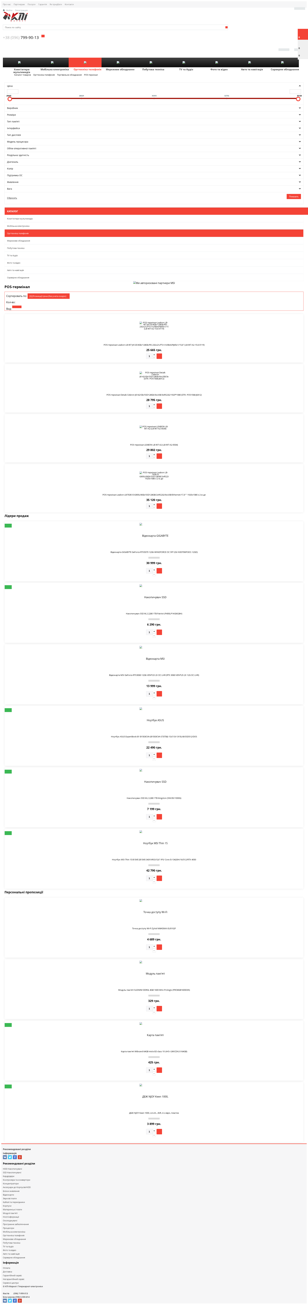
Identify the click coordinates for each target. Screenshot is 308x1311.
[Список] (28, 307)
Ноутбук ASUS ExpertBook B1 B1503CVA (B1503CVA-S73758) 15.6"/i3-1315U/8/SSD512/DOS (154, 736)
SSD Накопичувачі (12, 1172)
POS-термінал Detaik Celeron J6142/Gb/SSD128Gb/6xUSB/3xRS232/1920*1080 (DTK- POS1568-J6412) (154, 394)
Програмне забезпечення (16, 1224)
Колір (10, 168)
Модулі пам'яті (10, 1213)
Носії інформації (11, 1216)
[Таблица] (40, 307)
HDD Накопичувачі (12, 1168)
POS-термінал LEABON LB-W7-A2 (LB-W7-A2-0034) (154, 444)
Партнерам (19, 4)
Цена (10, 85)
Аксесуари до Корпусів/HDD (17, 1187)
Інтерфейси (13, 128)
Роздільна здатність (18, 155)
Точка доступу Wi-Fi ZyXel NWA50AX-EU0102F (154, 928)
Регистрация (21, 10)
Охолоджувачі (10, 1220)
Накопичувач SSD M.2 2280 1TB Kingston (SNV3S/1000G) (154, 798)
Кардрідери (8, 1176)
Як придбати (56, 4)
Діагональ (12, 161)
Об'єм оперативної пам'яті (21, 148)
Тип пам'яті (13, 121)
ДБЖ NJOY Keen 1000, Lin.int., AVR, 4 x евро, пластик (154, 1112)
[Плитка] (16, 307)
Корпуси (7, 1205)
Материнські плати (12, 1209)
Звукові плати (10, 1198)
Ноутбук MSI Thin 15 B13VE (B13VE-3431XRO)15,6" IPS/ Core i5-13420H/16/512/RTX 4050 (154, 859)
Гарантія (42, 4)
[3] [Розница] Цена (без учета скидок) (47, 296)
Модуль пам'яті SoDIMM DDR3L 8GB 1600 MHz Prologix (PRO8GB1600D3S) (154, 989)
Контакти (69, 4)
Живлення (12, 182)
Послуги (31, 4)
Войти (9, 10)
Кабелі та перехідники (14, 1202)
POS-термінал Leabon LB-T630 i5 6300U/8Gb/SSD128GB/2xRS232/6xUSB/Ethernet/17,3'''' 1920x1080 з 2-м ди (154, 494)
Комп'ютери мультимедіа (21, 71)
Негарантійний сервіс (13, 1279)
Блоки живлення (11, 1191)
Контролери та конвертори (16, 1179)
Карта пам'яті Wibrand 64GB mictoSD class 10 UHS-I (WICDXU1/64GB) (154, 1051)
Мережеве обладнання (120, 69)
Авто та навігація (252, 69)
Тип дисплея (14, 134)
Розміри (11, 114)
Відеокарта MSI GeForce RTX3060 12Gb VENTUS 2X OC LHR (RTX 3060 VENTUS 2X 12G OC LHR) (154, 675)
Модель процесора (17, 141)
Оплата (6, 1267)
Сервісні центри (11, 1282)
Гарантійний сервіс (12, 1275)
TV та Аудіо (186, 69)
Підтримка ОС (14, 175)
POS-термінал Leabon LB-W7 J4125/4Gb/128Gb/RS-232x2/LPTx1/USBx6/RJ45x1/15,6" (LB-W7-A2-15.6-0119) (154, 344)
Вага (9, 188)
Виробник (12, 108)
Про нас (7, 4)
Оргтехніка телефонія (87, 69)
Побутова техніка (153, 69)
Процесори (8, 1228)
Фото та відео (219, 69)
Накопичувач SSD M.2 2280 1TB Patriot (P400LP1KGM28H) (154, 613)
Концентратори (11, 1183)
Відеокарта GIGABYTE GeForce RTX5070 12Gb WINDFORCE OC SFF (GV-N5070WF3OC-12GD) (154, 552)
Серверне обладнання (285, 69)
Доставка (7, 1271)
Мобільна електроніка (55, 69)
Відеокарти (8, 1194)
